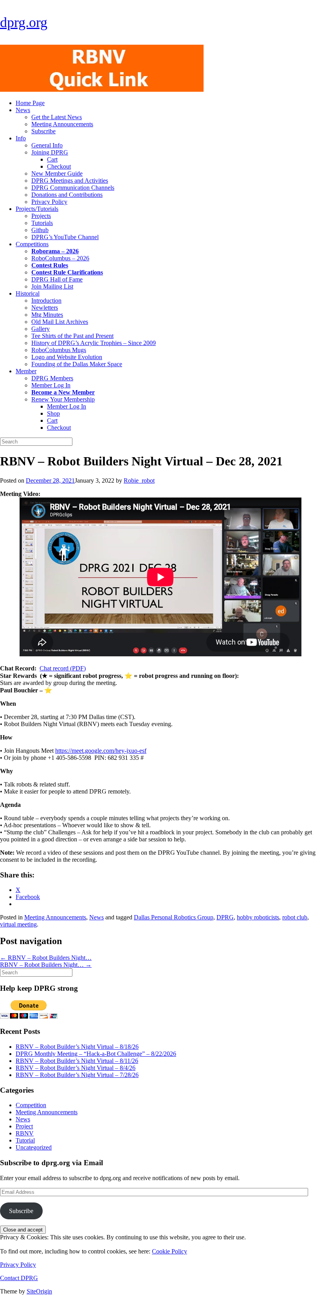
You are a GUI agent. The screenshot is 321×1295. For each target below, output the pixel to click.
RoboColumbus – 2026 (60, 258)
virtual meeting (18, 924)
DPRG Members (52, 378)
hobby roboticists (258, 917)
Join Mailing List (52, 286)
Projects (41, 216)
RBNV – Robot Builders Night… (46, 957)
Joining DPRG (49, 152)
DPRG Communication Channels (72, 187)
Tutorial (25, 1140)
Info (21, 138)
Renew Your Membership (63, 399)
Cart (52, 159)
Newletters (44, 307)
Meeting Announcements (62, 124)
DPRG (225, 917)
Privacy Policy (49, 201)
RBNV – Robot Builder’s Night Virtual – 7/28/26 (77, 1075)
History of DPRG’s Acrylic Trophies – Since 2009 (93, 343)
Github (40, 230)
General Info (47, 145)
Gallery (40, 328)
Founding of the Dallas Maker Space (76, 364)
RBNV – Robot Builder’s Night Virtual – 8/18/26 (77, 1046)
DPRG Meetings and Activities (69, 180)
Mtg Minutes (47, 314)
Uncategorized (34, 1147)
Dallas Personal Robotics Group (173, 917)
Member (26, 371)
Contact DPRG (19, 1278)
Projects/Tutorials (37, 208)
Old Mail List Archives (59, 321)
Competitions (32, 244)
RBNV (25, 1133)
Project (24, 1126)
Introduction (46, 300)
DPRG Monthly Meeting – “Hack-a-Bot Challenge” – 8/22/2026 (96, 1053)
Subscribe (43, 131)
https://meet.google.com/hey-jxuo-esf (100, 750)
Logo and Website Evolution (66, 357)
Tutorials (42, 223)
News (23, 110)
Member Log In (50, 385)
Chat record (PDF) (63, 668)
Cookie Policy (169, 1251)
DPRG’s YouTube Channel (65, 237)
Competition (31, 1105)
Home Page (30, 103)
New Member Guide (57, 173)
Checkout (59, 166)
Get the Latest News (56, 117)
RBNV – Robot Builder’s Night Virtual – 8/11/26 (77, 1060)
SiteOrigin (39, 1291)
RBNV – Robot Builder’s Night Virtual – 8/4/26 (75, 1067)
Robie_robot (139, 480)
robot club (294, 917)
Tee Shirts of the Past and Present (72, 335)
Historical (28, 293)
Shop (53, 413)
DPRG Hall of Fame (57, 279)
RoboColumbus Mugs (58, 350)
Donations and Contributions (67, 194)
